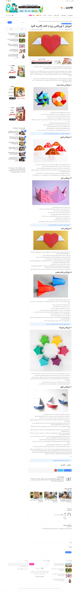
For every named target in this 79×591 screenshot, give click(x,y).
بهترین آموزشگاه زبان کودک (20, 168)
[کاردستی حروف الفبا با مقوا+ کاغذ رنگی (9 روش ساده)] (50, 495)
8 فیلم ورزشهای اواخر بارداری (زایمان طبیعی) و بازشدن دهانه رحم (13, 56)
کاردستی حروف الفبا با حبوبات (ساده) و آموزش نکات (36, 500)
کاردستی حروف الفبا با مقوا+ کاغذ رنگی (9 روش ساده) (51, 500)
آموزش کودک (70, 15)
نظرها (11, 29)
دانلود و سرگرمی (56, 15)
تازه (21, 29)
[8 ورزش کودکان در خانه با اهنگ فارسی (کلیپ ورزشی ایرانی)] (22, 46)
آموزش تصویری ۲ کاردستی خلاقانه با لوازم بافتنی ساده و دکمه (57, 324)
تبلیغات (39, 15)
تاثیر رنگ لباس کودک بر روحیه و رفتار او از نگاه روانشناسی (13, 39)
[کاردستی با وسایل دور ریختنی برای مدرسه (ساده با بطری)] (22, 149)
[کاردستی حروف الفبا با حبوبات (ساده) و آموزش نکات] (36, 495)
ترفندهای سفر (13, 172)
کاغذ (66, 118)
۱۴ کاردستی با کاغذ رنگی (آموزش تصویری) (61, 460)
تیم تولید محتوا (67, 29)
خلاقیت (34, 74)
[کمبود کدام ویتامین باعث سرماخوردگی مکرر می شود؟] (22, 51)
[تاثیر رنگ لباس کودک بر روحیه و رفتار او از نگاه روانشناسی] (22, 40)
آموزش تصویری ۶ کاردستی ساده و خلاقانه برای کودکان (59, 225)
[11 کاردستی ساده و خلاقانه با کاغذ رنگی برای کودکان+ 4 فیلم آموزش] (65, 495)
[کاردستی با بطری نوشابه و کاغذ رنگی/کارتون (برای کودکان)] (22, 154)
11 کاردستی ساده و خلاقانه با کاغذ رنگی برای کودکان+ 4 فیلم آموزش (66, 500)
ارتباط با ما (44, 15)
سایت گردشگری (19, 172)
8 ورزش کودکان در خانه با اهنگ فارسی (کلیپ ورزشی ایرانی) (13, 45)
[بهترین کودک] (66, 8)
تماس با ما (37, 578)
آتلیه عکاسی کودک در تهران (17, 170)
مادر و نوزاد (50, 15)
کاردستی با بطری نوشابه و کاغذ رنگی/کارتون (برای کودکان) (13, 153)
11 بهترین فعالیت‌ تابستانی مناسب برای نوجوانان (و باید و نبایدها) (13, 159)
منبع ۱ (70, 456)
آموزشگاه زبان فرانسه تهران (17, 169)
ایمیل (70, 548)
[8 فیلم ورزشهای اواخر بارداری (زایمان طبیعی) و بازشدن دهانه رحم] (22, 56)
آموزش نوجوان (63, 15)
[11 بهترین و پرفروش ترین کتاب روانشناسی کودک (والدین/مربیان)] (22, 35)
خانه (70, 21)
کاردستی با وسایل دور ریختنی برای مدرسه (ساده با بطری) (13, 148)
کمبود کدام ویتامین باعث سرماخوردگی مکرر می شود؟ (13, 50)
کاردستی (41, 175)
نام (71, 544)
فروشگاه (32, 15)
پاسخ (65, 519)
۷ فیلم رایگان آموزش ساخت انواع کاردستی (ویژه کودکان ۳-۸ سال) (56, 133)
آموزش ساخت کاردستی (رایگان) (62, 21)
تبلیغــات (42, 578)
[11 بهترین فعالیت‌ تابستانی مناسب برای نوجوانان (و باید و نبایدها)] (22, 159)
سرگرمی (68, 465)
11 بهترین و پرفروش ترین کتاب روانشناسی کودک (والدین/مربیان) (13, 35)
